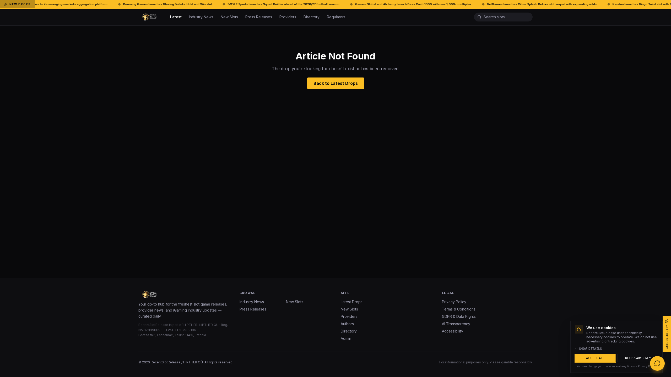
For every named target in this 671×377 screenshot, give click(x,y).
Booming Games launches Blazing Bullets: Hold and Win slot (140, 4)
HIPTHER (190, 325)
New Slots (229, 17)
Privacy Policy (454, 302)
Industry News (201, 17)
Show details (590, 349)
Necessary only (638, 358)
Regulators (336, 17)
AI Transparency (456, 323)
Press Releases (258, 17)
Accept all (595, 358)
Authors (347, 323)
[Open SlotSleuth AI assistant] (657, 363)
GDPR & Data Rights (459, 316)
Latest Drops (351, 302)
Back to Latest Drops (335, 83)
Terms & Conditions (458, 309)
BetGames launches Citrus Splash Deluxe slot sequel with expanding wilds (514, 4)
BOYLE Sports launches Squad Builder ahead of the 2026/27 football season (255, 4)
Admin (346, 338)
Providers (287, 17)
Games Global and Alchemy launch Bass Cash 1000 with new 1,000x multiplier (385, 4)
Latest (176, 17)
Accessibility (452, 331)
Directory (312, 17)
